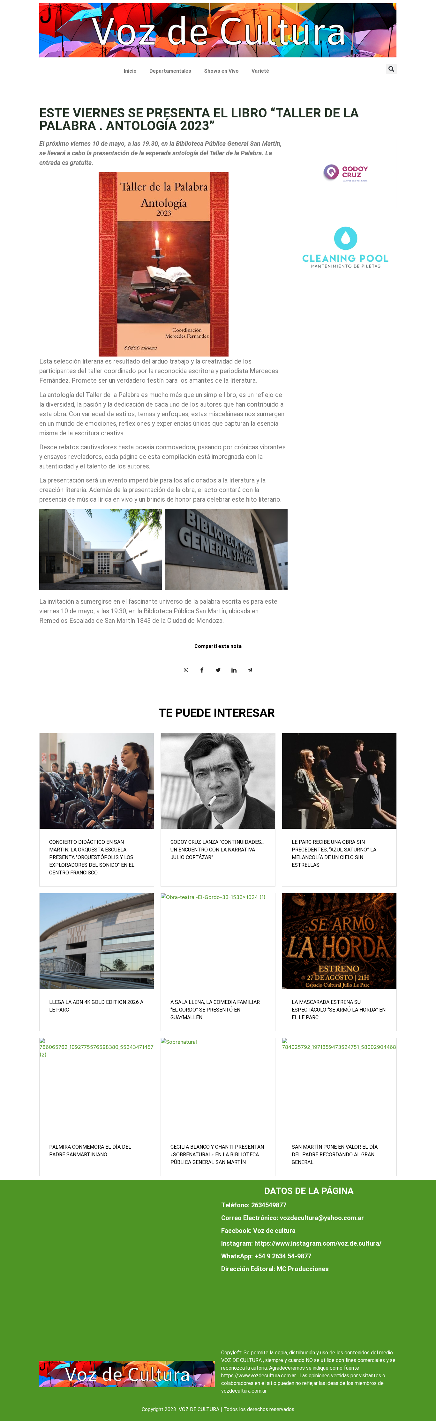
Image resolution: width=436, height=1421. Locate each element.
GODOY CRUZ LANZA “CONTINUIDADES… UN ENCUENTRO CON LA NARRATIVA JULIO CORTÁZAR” (217, 849)
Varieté (260, 71)
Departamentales (170, 71)
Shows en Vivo (221, 71)
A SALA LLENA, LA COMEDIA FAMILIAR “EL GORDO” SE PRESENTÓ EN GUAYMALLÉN (215, 1009)
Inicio (130, 71)
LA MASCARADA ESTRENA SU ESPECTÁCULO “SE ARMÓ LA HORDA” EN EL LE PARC (339, 1009)
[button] (391, 69)
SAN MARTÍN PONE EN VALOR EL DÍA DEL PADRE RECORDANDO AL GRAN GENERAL (335, 1154)
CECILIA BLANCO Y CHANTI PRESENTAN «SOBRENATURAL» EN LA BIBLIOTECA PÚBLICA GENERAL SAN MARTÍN (217, 1154)
